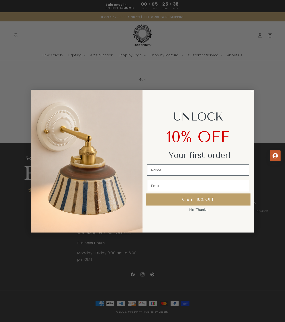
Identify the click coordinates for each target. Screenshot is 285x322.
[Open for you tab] (275, 155)
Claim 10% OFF (198, 199)
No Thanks (198, 210)
